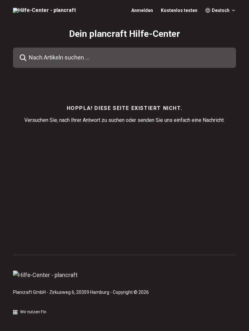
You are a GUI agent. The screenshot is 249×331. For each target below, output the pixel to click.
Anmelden (142, 10)
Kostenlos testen (179, 10)
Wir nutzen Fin (33, 311)
